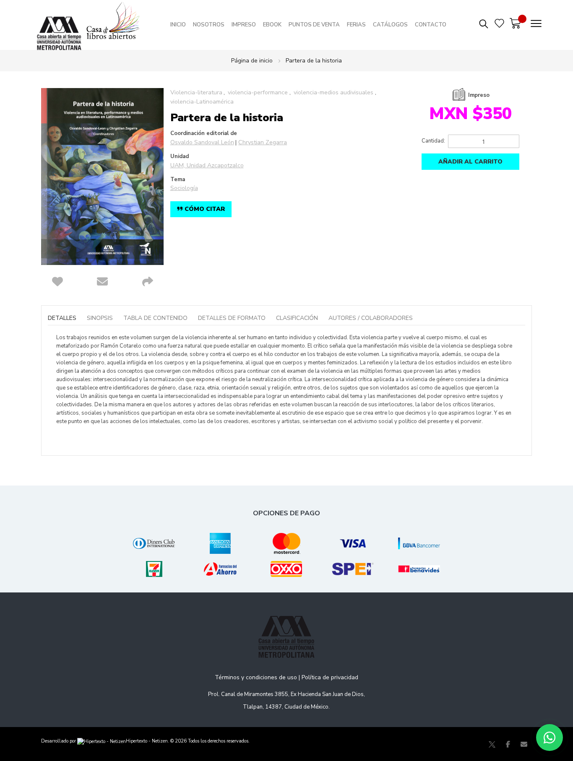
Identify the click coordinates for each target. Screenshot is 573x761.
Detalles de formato (232, 318)
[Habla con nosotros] (549, 737)
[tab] (66, 318)
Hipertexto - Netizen (147, 741)
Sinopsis (100, 318)
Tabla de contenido (155, 318)
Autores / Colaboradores (370, 318)
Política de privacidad (330, 677)
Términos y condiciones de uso (256, 677)
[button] (57, 282)
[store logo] (61, 25)
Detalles (62, 318)
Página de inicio (252, 61)
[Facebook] (508, 744)
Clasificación (297, 318)
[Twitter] (492, 744)
